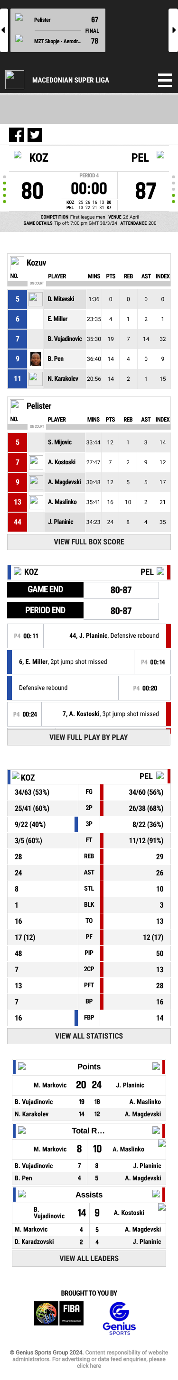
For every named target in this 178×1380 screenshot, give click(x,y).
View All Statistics (89, 1035)
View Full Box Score (89, 541)
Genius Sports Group (119, 1318)
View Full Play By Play (88, 737)
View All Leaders (89, 1258)
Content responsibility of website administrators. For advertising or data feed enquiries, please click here (90, 1359)
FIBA (59, 1318)
